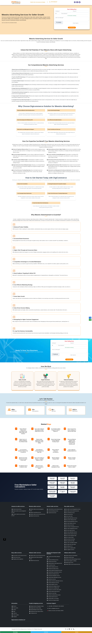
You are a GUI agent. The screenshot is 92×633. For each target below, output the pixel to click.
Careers (14, 609)
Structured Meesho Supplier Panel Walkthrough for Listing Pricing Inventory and (72, 442)
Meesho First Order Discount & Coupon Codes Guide (23, 459)
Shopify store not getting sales (53, 587)
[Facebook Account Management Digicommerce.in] (65, 629)
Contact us (15, 613)
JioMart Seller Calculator (62, 483)
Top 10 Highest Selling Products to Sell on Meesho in (55, 430)
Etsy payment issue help (70, 540)
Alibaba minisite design (70, 557)
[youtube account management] (79, 2)
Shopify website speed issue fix (54, 591)
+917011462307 (53, 1)
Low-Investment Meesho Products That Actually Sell (23, 451)
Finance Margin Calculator (52, 496)
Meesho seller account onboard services (38, 514)
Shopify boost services (52, 561)
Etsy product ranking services (71, 519)
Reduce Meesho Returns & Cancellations (55, 451)
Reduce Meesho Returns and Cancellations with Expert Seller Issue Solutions (23, 431)
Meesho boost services (35, 515)
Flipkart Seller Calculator (52, 478)
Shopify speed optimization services (54, 577)
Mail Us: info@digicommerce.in (53, 608)
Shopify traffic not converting (53, 598)
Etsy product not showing (70, 539)
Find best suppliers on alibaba (71, 560)
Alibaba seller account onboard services (73, 564)
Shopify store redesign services (54, 586)
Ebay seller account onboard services (20, 555)
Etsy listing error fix (69, 546)
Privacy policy (15, 607)
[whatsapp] (90, 320)
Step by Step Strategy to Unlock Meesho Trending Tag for (55, 440)
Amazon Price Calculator (72, 478)
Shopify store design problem (53, 600)
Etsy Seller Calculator (62, 487)
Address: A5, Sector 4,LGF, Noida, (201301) (55, 610)
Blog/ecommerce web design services (55, 563)
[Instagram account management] (77, 2)
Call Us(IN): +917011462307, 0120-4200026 (56, 606)
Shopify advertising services (53, 559)
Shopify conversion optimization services (55, 580)
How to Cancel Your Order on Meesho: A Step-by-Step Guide (72, 430)
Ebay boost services (16, 557)
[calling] (90, 318)
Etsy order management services (71, 528)
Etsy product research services (71, 533)
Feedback (15, 616)
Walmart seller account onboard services (38, 555)
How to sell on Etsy (69, 516)
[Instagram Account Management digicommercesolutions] (67, 629)
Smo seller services (51, 565)
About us (14, 606)
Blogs (14, 611)
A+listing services (34, 613)
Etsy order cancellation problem (71, 542)
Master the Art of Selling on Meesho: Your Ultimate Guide (23, 440)
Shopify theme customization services (55, 572)
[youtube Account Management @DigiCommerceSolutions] (69, 629)
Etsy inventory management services (72, 526)
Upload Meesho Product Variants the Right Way (39, 451)
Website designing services (53, 566)
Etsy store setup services (70, 530)
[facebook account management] (75, 2)
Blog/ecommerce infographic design (37, 606)
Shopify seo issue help (52, 593)
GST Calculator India (62, 491)
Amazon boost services (17, 509)
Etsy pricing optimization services (72, 521)
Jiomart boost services (52, 512)
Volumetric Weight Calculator (72, 491)
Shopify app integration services (54, 575)
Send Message (72, 27)
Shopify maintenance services (53, 582)
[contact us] (73, 629)
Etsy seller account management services (73, 509)
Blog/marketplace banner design (36, 609)
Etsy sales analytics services (71, 523)
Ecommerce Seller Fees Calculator (52, 491)
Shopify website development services (55, 570)
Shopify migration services (53, 584)
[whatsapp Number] (71, 629)
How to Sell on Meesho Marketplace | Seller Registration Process (39, 430)
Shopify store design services (53, 573)
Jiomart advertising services (53, 510)
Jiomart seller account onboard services (55, 509)
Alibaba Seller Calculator (72, 487)
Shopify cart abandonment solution (54, 594)
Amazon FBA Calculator (62, 478)
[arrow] (4, 539)
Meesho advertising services (36, 512)
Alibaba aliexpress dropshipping (71, 555)
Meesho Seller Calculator (52, 483)
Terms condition (16, 614)
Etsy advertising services (70, 512)
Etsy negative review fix (70, 549)
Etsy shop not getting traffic (70, 547)
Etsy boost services (69, 514)
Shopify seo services (52, 579)
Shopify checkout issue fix (53, 596)
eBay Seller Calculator (73, 483)
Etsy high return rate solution (71, 544)
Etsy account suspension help (71, 535)
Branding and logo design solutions (37, 611)
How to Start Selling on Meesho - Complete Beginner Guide (39, 459)
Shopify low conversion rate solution (54, 589)
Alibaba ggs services (69, 562)
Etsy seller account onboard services (72, 510)
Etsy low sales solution (70, 537)
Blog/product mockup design (36, 607)
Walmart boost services (35, 560)
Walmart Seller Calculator (52, 487)
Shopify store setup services (53, 568)
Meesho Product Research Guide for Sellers (39, 467)
